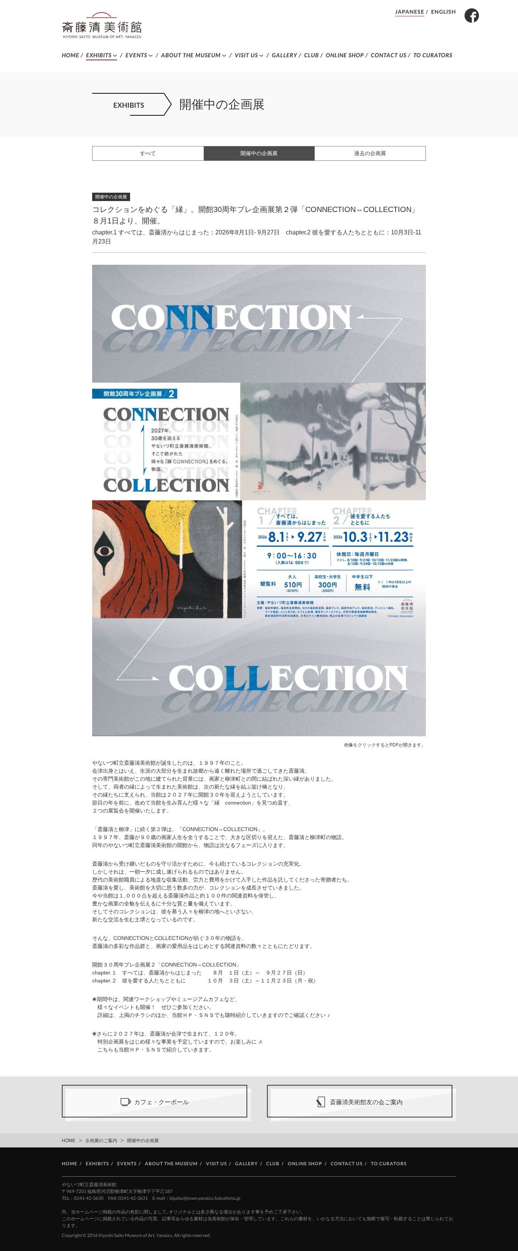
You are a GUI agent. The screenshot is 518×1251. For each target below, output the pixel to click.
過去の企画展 (370, 153)
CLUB (311, 55)
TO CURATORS (432, 55)
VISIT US (246, 55)
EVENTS (136, 55)
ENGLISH (443, 11)
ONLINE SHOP (345, 55)
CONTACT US (389, 55)
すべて (148, 153)
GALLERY (284, 55)
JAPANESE (409, 11)
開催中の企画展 (259, 153)
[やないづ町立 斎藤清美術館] (101, 25)
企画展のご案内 (101, 1140)
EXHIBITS (98, 55)
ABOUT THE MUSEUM (191, 55)
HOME (70, 55)
